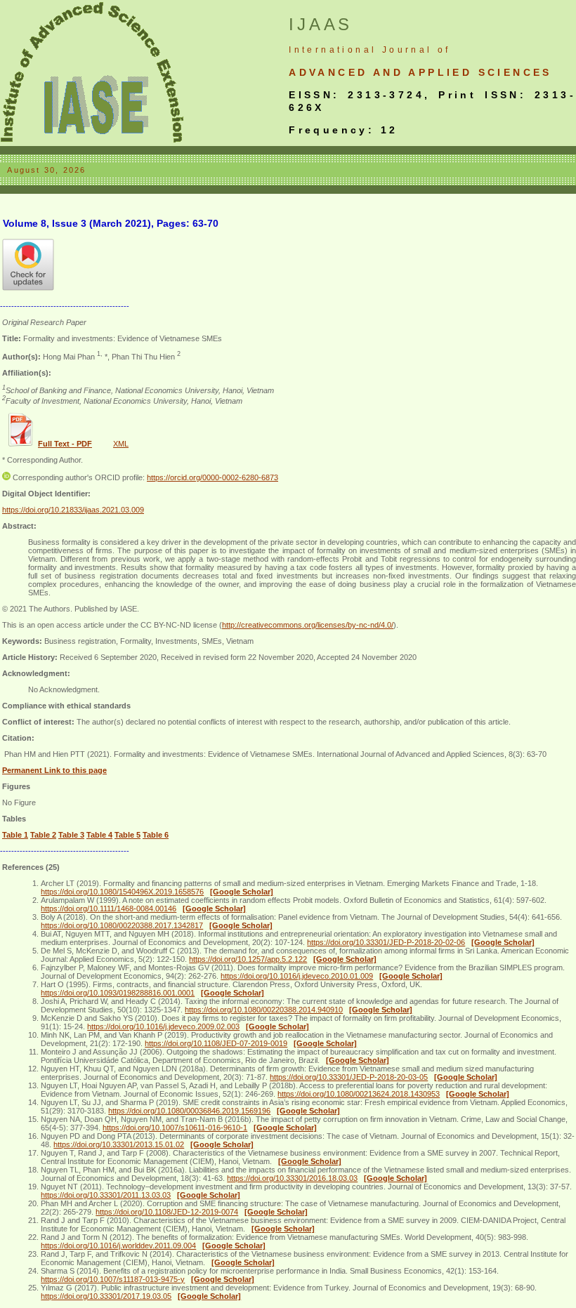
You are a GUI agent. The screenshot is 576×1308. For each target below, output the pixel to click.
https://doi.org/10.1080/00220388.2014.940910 (264, 1009)
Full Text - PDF (65, 444)
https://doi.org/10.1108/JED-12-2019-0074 (167, 1212)
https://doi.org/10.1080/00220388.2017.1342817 (122, 925)
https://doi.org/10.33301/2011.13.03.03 (106, 1195)
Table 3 (71, 835)
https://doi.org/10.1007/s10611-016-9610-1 (175, 1127)
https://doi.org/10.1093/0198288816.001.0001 (118, 993)
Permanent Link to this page (54, 770)
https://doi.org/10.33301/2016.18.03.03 (292, 1178)
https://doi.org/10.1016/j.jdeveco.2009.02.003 (163, 1026)
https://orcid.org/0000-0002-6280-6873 (212, 477)
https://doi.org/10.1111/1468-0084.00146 (108, 908)
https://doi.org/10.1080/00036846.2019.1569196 (189, 1110)
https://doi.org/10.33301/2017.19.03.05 (106, 1296)
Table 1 (15, 835)
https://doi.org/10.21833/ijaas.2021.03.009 (73, 510)
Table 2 (43, 835)
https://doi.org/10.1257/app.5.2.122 (248, 959)
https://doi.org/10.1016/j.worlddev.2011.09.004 (118, 1245)
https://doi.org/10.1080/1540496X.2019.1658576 (122, 891)
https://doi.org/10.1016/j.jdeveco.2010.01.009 (297, 976)
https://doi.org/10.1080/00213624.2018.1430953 (358, 1094)
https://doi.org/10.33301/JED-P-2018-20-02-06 (386, 942)
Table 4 (99, 835)
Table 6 (156, 835)
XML (121, 444)
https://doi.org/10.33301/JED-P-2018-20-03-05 (349, 1077)
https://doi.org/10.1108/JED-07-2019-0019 (216, 1043)
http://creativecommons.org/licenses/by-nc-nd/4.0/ (307, 625)
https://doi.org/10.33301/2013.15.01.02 (118, 1144)
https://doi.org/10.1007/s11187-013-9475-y (113, 1279)
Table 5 (127, 835)
